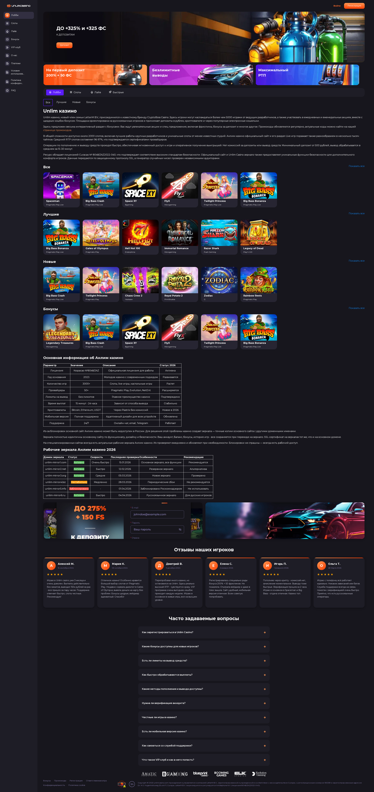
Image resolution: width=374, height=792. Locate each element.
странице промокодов (57, 130)
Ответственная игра (96, 780)
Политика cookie (76, 785)
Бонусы (47, 780)
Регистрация (354, 5)
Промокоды (60, 780)
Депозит (64, 45)
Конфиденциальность (54, 785)
